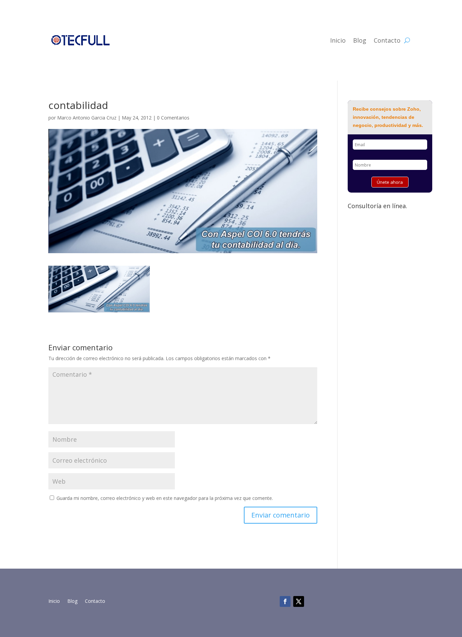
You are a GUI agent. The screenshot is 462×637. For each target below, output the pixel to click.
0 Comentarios (173, 117)
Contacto (387, 40)
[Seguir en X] (298, 601)
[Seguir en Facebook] (285, 601)
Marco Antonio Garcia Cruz (86, 117)
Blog (359, 40)
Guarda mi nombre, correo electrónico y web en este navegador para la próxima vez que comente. (164, 498)
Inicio (338, 40)
